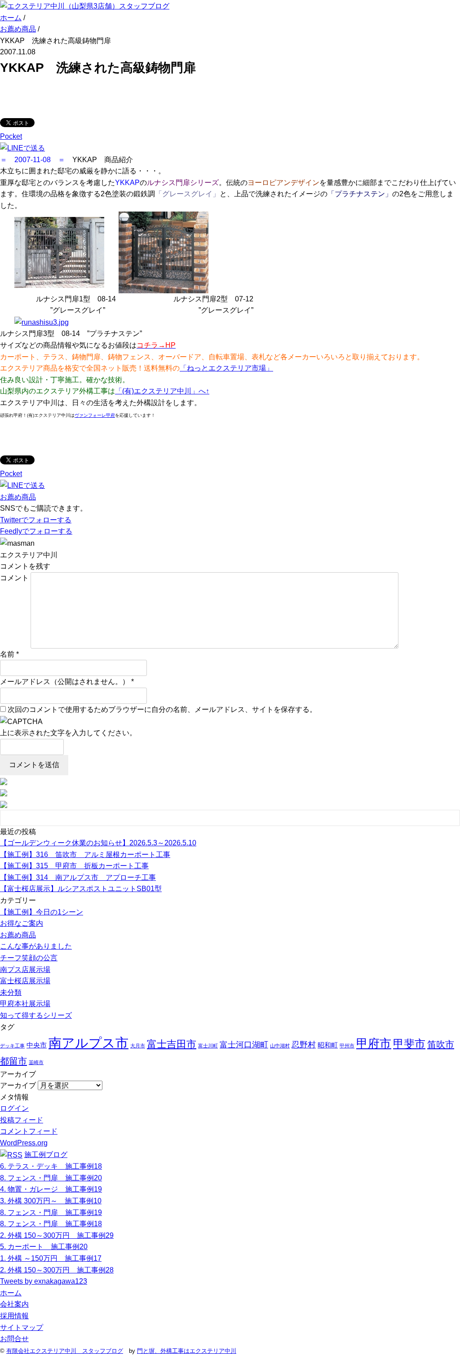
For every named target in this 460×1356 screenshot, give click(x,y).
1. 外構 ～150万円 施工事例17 (51, 1258)
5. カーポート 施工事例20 (44, 1246)
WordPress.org (24, 1143)
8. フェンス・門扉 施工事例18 (51, 1224)
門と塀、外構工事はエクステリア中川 (186, 1350)
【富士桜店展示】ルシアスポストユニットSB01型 (81, 888)
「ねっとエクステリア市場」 (226, 368)
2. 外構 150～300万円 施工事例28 (57, 1270)
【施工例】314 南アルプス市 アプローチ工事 (78, 877)
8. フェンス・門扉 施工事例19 (51, 1212)
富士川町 (208, 1045)
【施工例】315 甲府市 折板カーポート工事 (74, 866)
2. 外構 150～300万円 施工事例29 (57, 1235)
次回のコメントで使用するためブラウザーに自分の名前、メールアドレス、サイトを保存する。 (162, 709)
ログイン (14, 1108)
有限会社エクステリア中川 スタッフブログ (64, 1350)
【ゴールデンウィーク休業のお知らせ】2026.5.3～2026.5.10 (98, 843)
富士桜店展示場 (25, 981)
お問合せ (14, 1339)
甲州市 (347, 1045)
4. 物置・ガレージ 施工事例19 (51, 1189)
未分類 (11, 992)
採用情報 (14, 1316)
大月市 (137, 1045)
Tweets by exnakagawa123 (43, 1281)
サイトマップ (21, 1327)
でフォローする (35, 520)
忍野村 (304, 1044)
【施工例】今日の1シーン (41, 912)
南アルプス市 (88, 1042)
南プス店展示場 (25, 969)
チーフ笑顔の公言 (29, 958)
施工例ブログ (45, 1154)
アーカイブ (18, 1085)
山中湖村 (280, 1045)
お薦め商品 (18, 497)
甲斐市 (409, 1044)
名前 (7, 654)
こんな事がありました (36, 946)
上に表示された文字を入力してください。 (68, 733)
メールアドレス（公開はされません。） (64, 681)
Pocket (11, 136)
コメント (14, 578)
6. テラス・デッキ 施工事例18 (51, 1166)
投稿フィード (21, 1120)
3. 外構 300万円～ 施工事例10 (51, 1201)
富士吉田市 (171, 1044)
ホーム (11, 1293)
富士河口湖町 (244, 1044)
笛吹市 (440, 1044)
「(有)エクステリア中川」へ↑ (162, 391)
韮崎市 (36, 1062)
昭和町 (328, 1045)
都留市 (13, 1061)
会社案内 (14, 1304)
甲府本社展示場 (25, 1003)
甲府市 (373, 1043)
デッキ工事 (12, 1045)
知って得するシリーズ (36, 1015)
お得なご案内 (21, 923)
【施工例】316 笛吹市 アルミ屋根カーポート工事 (85, 854)
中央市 (37, 1045)
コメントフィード (29, 1131)
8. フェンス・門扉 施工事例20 (51, 1178)
